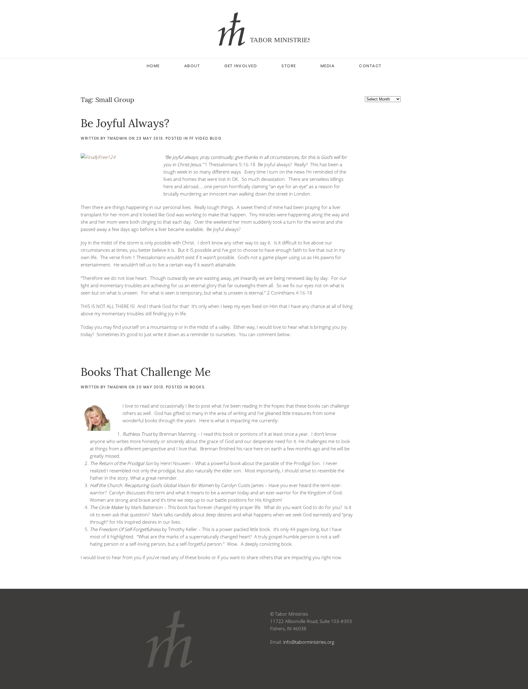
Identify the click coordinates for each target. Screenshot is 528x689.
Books (197, 387)
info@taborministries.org (308, 642)
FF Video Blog (205, 138)
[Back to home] (264, 29)
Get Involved (240, 66)
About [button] (192, 66)
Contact (370, 66)
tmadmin (117, 138)
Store (288, 66)
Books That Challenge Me (146, 372)
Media (328, 66)
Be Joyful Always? (125, 123)
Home (153, 66)
